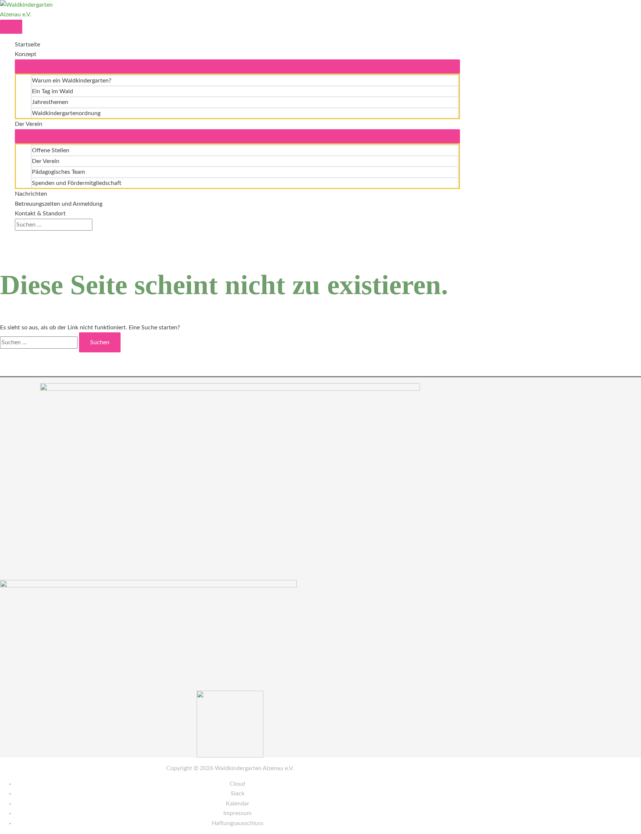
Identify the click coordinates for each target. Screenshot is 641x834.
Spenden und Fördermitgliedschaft (76, 183)
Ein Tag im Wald (52, 91)
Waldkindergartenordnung (66, 113)
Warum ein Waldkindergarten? (71, 81)
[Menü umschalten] (237, 66)
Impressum (237, 813)
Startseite (27, 45)
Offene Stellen (50, 150)
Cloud (237, 784)
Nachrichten (31, 194)
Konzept (25, 54)
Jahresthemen (50, 102)
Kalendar (237, 804)
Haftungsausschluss (237, 823)
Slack (237, 793)
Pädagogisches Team (58, 172)
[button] (17, 235)
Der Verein (28, 124)
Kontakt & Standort (40, 213)
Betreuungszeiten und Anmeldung (58, 204)
